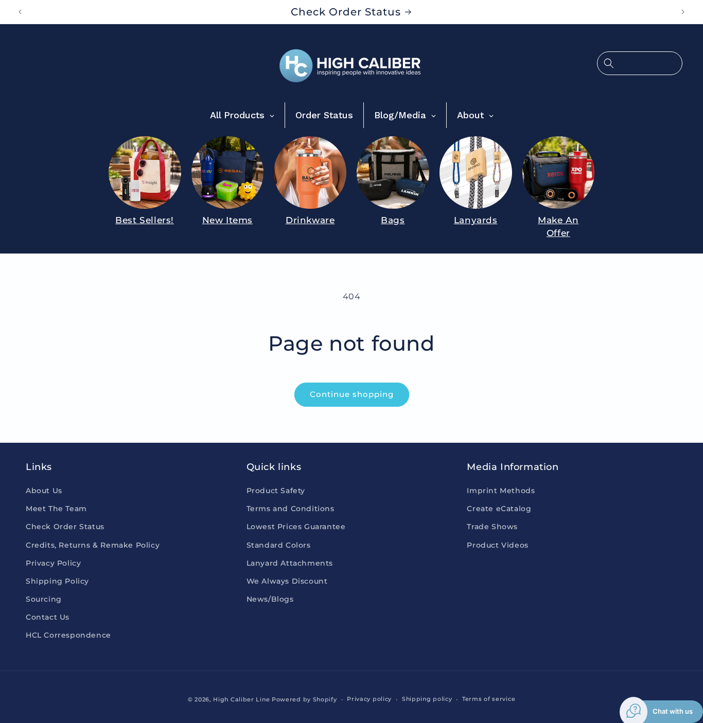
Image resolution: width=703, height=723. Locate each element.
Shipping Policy (57, 581)
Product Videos (497, 545)
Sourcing (44, 599)
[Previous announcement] (20, 12)
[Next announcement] (683, 12)
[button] (639, 63)
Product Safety (276, 490)
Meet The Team (56, 508)
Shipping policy (427, 698)
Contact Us (47, 617)
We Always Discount (287, 581)
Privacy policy (369, 698)
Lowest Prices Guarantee (296, 526)
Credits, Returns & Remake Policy (93, 545)
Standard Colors (279, 545)
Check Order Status (65, 526)
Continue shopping (352, 394)
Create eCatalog (499, 508)
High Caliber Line (241, 699)
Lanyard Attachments (290, 563)
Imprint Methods (501, 490)
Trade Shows (492, 526)
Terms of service (488, 698)
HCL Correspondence (68, 635)
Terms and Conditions (291, 508)
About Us (44, 490)
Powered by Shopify (304, 699)
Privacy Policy (53, 563)
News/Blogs (270, 599)
